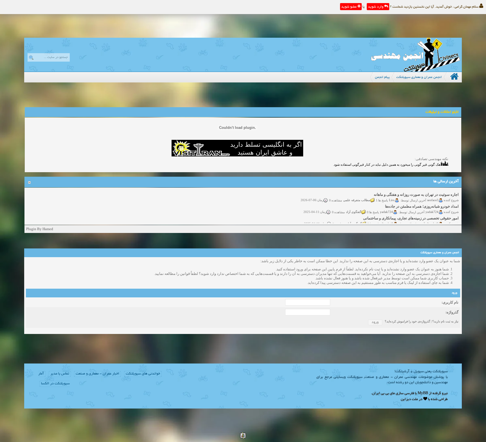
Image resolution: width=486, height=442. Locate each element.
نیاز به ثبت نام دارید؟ (445, 321)
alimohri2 (432, 220)
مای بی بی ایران (383, 394)
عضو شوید (349, 7)
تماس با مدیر (59, 374)
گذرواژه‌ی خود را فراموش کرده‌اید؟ (407, 321)
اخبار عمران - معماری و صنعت (97, 374)
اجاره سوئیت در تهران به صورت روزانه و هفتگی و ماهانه (416, 191)
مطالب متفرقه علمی (356, 196)
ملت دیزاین (409, 399)
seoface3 (433, 196)
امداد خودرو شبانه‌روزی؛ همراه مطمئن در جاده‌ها (422, 203)
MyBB (423, 394)
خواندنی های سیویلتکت (143, 374)
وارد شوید (376, 7)
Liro (392, 196)
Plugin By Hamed (39, 229)
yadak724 (432, 208)
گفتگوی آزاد (353, 208)
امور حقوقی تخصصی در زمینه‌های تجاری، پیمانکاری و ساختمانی (411, 214)
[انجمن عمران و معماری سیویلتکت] (415, 70)
